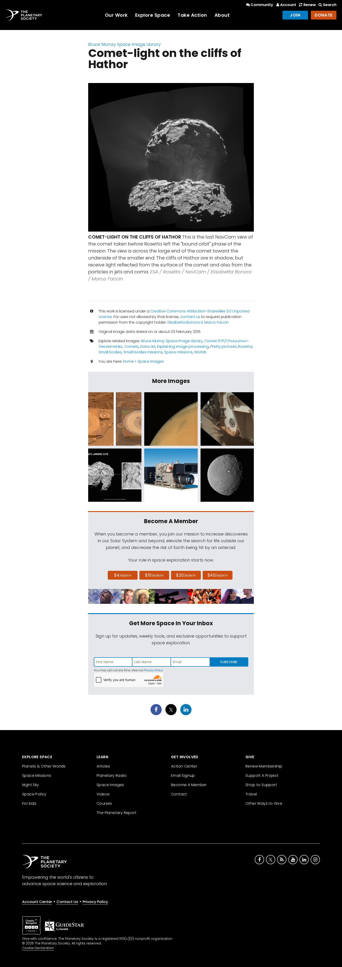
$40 (218, 575)
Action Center (184, 766)
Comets (131, 346)
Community (262, 4)
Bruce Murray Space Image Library (124, 44)
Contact (179, 794)
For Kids (29, 803)
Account (288, 4)
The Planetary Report (116, 812)
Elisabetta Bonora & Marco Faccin (198, 322)
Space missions (178, 352)
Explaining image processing (183, 346)
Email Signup (183, 775)
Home (128, 361)
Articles (103, 766)
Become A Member (189, 785)
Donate (324, 15)
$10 (154, 575)
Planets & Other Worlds (44, 766)
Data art (147, 346)
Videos (103, 794)
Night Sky (30, 785)
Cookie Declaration (38, 948)
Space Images (150, 361)
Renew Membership (263, 766)
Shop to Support (261, 785)
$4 (122, 575)
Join (295, 15)
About (222, 15)
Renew (309, 4)
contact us (190, 316)
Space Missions (36, 775)
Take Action (192, 15)
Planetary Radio (112, 775)
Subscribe (228, 662)
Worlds (200, 352)
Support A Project (261, 775)
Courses (104, 803)
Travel (251, 794)
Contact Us (67, 901)
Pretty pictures (223, 346)
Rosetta (245, 346)
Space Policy (34, 794)
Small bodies (110, 352)
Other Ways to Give (263, 803)
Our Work (116, 15)
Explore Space (152, 15)
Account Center (37, 901)
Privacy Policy (153, 670)
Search (329, 4)
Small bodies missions (143, 352)
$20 (186, 575)
